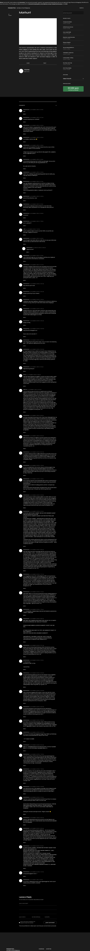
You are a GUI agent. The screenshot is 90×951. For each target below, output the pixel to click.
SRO (26, 51)
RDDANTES (12, 8)
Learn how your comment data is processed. (46, 925)
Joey (24, 229)
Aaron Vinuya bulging (67, 68)
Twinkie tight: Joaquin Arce (68, 52)
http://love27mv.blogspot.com (30, 330)
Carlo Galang (32, 49)
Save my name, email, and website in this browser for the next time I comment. (27, 922)
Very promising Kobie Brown (68, 47)
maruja (25, 389)
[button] (7, 8)
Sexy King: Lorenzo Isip (67, 62)
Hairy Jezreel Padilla (67, 32)
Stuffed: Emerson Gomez (68, 27)
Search (82, 13)
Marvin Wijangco (46, 56)
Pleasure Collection (67, 42)
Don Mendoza (31, 56)
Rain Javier (42, 49)
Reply (24, 114)
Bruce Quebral (35, 55)
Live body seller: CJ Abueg (68, 57)
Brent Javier (47, 55)
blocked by (73, 89)
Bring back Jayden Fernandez (69, 37)
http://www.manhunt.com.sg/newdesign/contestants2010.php (37, 638)
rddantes (26, 70)
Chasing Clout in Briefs (67, 21)
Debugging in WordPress (81, 2)
